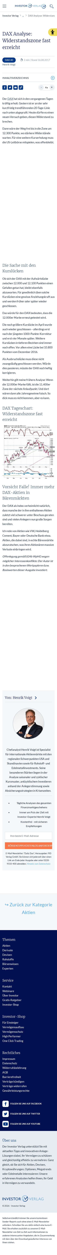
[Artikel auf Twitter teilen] (10, 87)
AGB (5, 1072)
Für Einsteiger (10, 1022)
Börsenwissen (10, 964)
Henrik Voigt (9, 64)
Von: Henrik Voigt (18, 698)
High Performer (11, 1036)
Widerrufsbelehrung (14, 1067)
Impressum (8, 1058)
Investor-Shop (10, 1004)
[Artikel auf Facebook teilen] (4, 87)
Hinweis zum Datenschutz (38, 863)
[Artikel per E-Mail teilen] (15, 87)
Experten (7, 968)
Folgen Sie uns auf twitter (25, 1113)
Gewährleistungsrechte (15, 1090)
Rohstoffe (8, 959)
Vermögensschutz (12, 1031)
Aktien (6, 945)
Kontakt (7, 986)
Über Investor (10, 995)
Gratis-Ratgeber (12, 1000)
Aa (46, 87)
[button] (52, 32)
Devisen (7, 954)
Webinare (8, 991)
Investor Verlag (10, 15)
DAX (10, 98)
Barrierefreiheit (11, 1077)
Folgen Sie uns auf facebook (26, 1103)
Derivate (7, 950)
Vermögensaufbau (13, 1027)
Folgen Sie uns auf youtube (25, 1124)
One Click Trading (12, 1040)
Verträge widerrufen (14, 1086)
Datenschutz (9, 1063)
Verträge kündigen (13, 1081)
